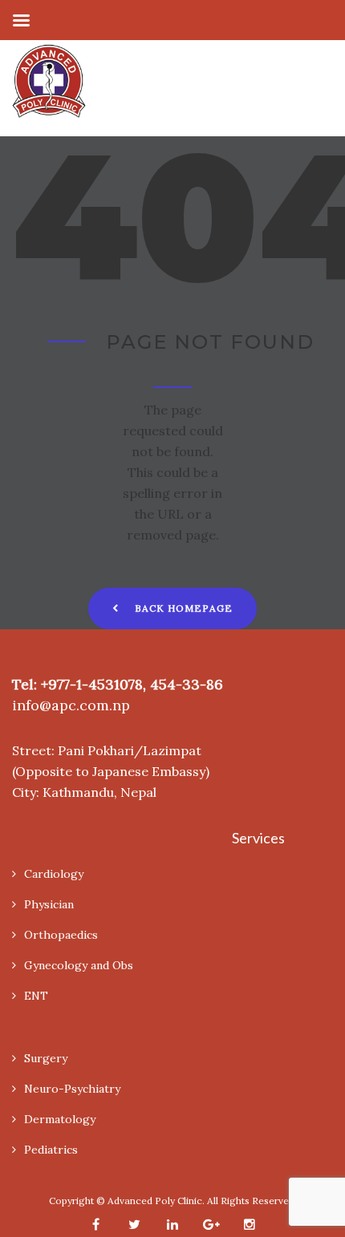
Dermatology (59, 1119)
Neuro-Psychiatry (72, 1088)
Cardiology (53, 874)
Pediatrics (51, 1149)
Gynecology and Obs (78, 965)
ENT (36, 995)
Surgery (45, 1058)
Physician (49, 904)
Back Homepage (184, 608)
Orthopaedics (61, 935)
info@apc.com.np (71, 705)
